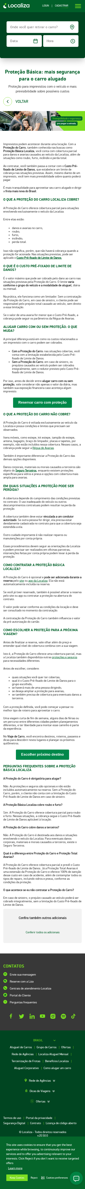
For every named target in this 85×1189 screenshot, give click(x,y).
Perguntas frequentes (23, 1002)
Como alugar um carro (57, 1068)
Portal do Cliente (20, 995)
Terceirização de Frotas (26, 1061)
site (21, 581)
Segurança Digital (14, 1123)
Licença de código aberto (61, 1123)
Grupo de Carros (47, 1047)
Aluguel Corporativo (26, 1068)
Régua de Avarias (43, 448)
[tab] (42, 1081)
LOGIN (45, 5)
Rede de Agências (23, 1054)
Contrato (36, 1123)
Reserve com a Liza (22, 981)
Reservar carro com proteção (42, 402)
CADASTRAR (61, 5)
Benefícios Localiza (57, 1061)
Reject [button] (34, 1177)
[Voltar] (7, 101)
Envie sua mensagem (23, 974)
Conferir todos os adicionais (43, 932)
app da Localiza (38, 581)
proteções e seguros (64, 657)
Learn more (15, 1168)
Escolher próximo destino (42, 754)
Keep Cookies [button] (17, 1177)
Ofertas (66, 1047)
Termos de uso (12, 1118)
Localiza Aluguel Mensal (53, 1054)
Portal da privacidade (39, 1118)
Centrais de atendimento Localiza (30, 988)
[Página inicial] (14, 7)
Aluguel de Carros (21, 1047)
